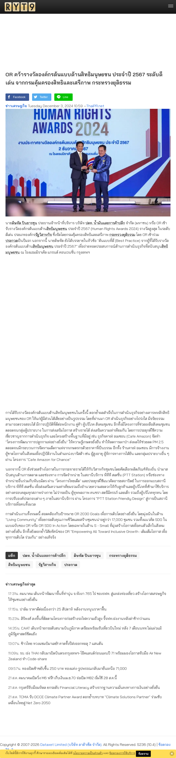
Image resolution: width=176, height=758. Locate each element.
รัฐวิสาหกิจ (43, 234)
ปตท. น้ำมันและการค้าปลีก (105, 223)
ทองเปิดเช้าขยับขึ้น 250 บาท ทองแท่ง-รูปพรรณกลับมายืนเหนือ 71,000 (67, 668)
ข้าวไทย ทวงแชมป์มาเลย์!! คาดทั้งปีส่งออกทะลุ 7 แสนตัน (55, 643)
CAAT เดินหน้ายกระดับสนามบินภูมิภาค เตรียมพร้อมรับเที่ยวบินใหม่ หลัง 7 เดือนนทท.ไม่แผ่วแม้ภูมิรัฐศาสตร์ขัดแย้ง (85, 631)
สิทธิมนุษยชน (57, 228)
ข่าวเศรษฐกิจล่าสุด (20, 584)
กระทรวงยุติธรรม (122, 234)
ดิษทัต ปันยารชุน (24, 223)
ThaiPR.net (95, 106)
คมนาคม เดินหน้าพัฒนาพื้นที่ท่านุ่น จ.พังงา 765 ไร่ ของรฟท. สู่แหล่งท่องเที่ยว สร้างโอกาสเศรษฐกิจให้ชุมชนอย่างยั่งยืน (87, 596)
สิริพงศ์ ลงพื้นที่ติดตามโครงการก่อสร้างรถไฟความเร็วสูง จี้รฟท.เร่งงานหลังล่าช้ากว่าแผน (79, 618)
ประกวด (12, 240)
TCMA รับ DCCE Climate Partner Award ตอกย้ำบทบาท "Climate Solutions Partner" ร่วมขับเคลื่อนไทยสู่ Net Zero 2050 (85, 700)
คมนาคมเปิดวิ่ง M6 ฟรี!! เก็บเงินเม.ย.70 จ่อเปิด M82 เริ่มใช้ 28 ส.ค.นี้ (62, 678)
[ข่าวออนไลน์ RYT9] (18, 7)
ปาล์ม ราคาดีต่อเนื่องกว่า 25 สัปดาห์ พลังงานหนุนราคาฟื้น (57, 609)
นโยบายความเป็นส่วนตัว (88, 753)
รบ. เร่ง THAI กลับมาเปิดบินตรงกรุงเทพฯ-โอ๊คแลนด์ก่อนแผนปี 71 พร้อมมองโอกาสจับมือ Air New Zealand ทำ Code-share (84, 656)
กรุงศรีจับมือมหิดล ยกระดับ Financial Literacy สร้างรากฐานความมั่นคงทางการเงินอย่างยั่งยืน (84, 687)
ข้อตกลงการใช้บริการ (122, 753)
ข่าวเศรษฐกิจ (16, 106)
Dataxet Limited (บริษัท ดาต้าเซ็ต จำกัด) (71, 744)
